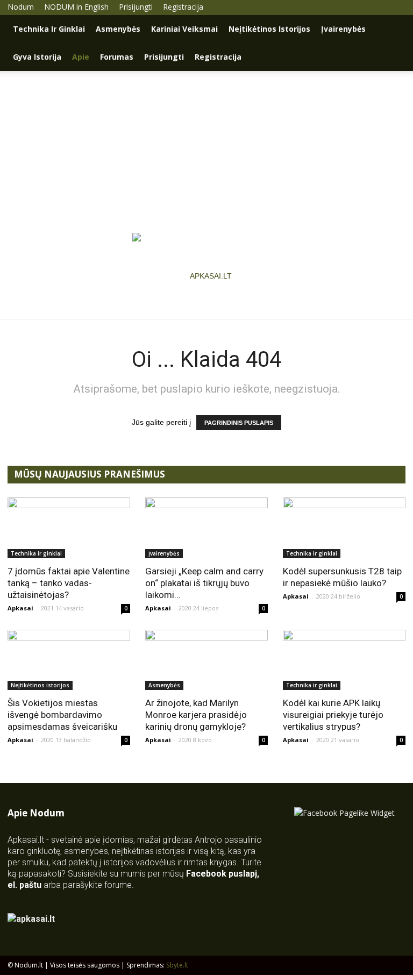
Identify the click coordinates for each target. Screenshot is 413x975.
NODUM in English (76, 7)
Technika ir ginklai (49, 29)
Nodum (21, 7)
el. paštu (24, 885)
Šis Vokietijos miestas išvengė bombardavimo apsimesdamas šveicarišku (62, 715)
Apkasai (20, 608)
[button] (392, 29)
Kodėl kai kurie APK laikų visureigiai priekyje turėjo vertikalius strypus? (333, 715)
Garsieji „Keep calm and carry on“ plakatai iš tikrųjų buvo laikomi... (204, 583)
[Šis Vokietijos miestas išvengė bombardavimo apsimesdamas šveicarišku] (69, 660)
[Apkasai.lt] (206, 276)
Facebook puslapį (221, 874)
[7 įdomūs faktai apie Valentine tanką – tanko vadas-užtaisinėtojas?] (69, 527)
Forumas (116, 57)
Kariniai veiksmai (184, 29)
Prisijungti (136, 7)
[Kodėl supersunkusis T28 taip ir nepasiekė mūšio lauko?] (344, 527)
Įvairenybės (343, 29)
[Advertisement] (206, 151)
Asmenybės (118, 29)
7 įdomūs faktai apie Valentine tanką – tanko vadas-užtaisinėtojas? (69, 583)
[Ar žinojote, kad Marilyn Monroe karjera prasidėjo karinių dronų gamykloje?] (206, 660)
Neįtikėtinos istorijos (269, 29)
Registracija (183, 7)
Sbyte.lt (177, 965)
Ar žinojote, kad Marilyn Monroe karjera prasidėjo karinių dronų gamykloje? (196, 715)
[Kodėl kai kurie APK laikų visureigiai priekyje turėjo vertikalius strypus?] (344, 660)
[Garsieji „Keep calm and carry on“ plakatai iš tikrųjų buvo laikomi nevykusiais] (206, 527)
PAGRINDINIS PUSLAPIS (238, 422)
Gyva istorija (37, 57)
